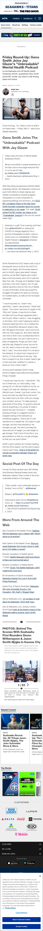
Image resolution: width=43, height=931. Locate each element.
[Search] (35, 18)
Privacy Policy (10, 908)
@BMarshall (31, 488)
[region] (21, 902)
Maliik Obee (15, 89)
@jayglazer (24, 240)
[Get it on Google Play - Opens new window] (29, 864)
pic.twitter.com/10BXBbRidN (17, 173)
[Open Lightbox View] (22, 681)
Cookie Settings (21, 913)
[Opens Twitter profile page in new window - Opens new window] (12, 94)
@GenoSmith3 (15, 228)
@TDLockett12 (19, 494)
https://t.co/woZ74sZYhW (27, 503)
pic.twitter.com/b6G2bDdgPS (17, 248)
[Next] (27, 684)
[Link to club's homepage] (5, 17)
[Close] (40, 876)
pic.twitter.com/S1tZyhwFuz (17, 506)
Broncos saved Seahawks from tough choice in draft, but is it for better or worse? (21, 546)
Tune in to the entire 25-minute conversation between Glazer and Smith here (21, 453)
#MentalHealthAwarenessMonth (18, 245)
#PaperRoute (32, 500)
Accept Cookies (21, 926)
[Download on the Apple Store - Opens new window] (13, 863)
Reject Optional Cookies (21, 919)
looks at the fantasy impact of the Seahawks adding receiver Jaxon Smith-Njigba (21, 612)
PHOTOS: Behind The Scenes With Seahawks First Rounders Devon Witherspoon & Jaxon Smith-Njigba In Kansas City (21, 635)
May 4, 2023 (33, 251)
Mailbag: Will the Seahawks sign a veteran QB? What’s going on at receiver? (21, 534)
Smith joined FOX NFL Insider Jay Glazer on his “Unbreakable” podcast (21, 212)
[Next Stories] (38, 784)
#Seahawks (33, 494)
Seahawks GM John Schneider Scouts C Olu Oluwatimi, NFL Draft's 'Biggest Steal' (21, 589)
